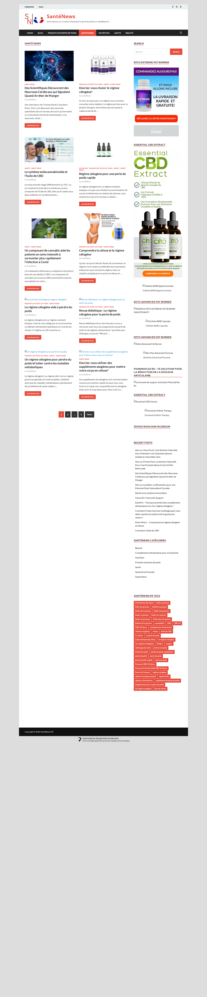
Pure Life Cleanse (142, 672)
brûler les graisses (142, 619)
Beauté (129, 33)
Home (41, 7)
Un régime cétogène (143, 689)
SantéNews (61, 16)
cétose (155, 631)
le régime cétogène (166, 639)
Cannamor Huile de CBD (147, 530)
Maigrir (160, 644)
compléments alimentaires (161, 627)
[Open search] (181, 33)
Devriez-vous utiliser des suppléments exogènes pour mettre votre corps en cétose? (102, 366)
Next (89, 414)
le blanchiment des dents (145, 639)
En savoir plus (32, 125)
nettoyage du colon (143, 648)
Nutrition (104, 33)
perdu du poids (141, 656)
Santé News (87, 33)
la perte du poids (152, 635)
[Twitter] (176, 6)
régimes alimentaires (144, 680)
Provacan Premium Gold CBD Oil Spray (151, 668)
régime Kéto (164, 676)
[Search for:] (158, 52)
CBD (169, 623)
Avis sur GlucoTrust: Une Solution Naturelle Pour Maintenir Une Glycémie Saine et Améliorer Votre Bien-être (156, 453)
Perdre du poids (141, 652)
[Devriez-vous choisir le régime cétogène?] (103, 66)
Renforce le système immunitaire (151, 493)
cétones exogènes (142, 631)
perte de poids (156, 656)
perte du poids (161, 660)
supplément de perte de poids (168, 680)
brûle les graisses (142, 607)
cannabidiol (159, 623)
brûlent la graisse (159, 607)
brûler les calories (158, 615)
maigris (169, 644)
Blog (40, 33)
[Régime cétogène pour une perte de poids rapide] (103, 150)
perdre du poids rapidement (162, 652)
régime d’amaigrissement (145, 676)
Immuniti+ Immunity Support (149, 497)
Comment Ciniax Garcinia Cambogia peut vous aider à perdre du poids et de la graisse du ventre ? (157, 514)
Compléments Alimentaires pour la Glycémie (156, 552)
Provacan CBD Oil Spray (145, 664)
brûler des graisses (161, 611)
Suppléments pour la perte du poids (149, 684)
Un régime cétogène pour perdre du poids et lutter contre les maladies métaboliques (48, 363)
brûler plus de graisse (162, 619)
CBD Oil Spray (141, 627)
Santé (117, 33)
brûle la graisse (162, 603)
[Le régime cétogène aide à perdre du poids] (49, 299)
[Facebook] (172, 6)
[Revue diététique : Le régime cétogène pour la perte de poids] (103, 301)
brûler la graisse (141, 615)
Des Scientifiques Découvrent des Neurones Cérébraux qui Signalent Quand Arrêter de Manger (47, 91)
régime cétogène (159, 672)
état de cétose (160, 689)
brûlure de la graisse (143, 623)
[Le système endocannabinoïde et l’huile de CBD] (49, 150)
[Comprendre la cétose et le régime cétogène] (103, 228)
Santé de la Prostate (144, 572)
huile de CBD (166, 631)
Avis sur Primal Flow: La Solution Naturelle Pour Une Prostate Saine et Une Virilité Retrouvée (155, 465)
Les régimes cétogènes (144, 644)
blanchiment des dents (144, 603)
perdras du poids (160, 648)
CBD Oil (177, 623)
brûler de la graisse (143, 611)
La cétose (139, 635)
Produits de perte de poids (62, 33)
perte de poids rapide (143, 660)
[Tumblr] (180, 6)
